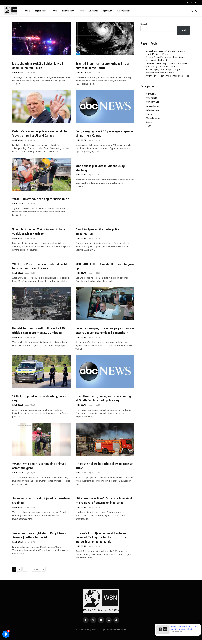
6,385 (36, 569)
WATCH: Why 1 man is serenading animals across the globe (39, 466)
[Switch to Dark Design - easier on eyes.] (191, 10)
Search (143, 24)
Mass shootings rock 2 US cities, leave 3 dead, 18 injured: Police (38, 65)
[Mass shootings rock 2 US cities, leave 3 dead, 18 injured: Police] (41, 38)
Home (27, 10)
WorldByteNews (118, 629)
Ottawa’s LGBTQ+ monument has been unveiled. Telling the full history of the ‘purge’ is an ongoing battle (101, 537)
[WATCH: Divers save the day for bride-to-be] (41, 174)
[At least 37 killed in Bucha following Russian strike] (105, 439)
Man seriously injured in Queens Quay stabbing (100, 168)
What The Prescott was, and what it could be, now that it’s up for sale (39, 266)
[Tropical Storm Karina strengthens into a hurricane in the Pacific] (105, 38)
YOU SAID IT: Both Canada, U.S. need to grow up (105, 266)
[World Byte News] (10, 10)
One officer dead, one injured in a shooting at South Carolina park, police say (103, 398)
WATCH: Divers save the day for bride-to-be (40, 199)
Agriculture (107, 10)
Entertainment (123, 10)
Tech (81, 10)
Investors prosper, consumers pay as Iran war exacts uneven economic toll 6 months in (105, 330)
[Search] (196, 10)
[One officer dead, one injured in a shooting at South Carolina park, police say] (105, 371)
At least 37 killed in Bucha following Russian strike (104, 466)
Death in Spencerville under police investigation (98, 231)
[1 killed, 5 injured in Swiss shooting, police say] (41, 371)
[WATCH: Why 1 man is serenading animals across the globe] (41, 439)
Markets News (68, 10)
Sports (54, 10)
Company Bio (152, 102)
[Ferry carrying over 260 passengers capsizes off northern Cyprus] (105, 106)
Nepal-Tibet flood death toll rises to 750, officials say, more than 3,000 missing (39, 330)
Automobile (93, 10)
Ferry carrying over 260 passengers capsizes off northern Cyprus (104, 133)
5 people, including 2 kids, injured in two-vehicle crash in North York (38, 231)
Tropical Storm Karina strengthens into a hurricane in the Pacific (102, 65)
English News (40, 10)
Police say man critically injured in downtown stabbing (41, 500)
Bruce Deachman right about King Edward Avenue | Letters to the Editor (39, 535)
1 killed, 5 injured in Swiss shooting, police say (39, 398)
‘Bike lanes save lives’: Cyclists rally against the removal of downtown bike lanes (104, 500)
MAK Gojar (18, 72)
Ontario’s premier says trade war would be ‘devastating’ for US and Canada (39, 133)
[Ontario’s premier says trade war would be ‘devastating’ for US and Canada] (41, 106)
